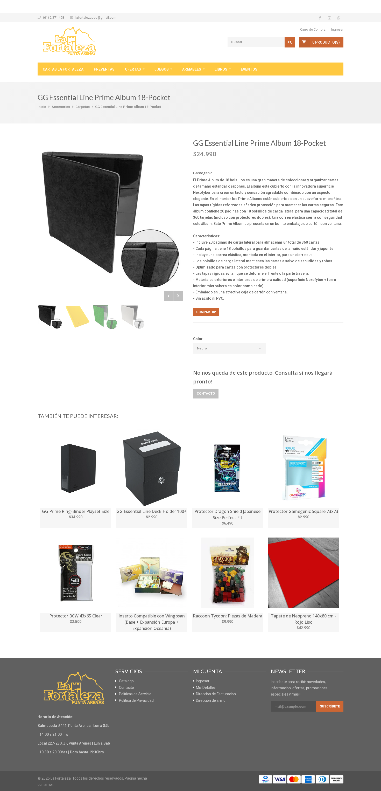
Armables (191, 69)
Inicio (42, 107)
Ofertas (133, 69)
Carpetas (82, 107)
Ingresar (337, 29)
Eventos (249, 69)
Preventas (104, 69)
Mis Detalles (206, 687)
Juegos (161, 69)
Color (198, 339)
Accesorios (61, 107)
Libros (221, 69)
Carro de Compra (313, 29)
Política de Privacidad (136, 700)
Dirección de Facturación (216, 694)
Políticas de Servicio (135, 694)
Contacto (206, 393)
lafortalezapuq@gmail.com (95, 17)
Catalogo (126, 681)
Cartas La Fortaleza (63, 69)
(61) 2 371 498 (53, 17)
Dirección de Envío (210, 700)
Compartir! (206, 312)
